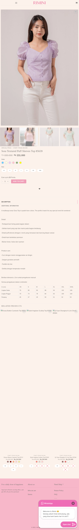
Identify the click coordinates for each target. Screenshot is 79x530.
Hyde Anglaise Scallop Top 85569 (39, 457)
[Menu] (16, 2)
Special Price (6, 148)
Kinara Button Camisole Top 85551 (13, 457)
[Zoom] (3, 123)
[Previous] (4, 67)
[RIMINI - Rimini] (39, 3)
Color (3, 159)
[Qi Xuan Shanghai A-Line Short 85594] (65, 382)
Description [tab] (5, 202)
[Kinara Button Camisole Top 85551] (13, 382)
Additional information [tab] (10, 206)
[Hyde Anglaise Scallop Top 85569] (39, 382)
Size (2, 167)
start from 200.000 (20, 148)
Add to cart (18, 181)
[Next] (74, 67)
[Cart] (77, 3)
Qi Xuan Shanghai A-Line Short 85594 (65, 457)
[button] (73, 503)
